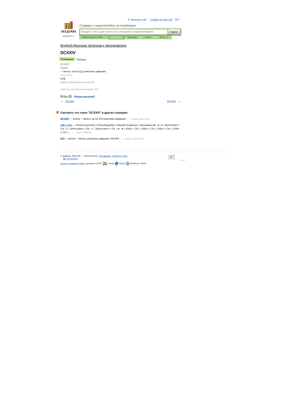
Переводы (132, 37)
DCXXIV (64, 118)
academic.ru (68, 36)
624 (62, 138)
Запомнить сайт (139, 19)
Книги (148, 37)
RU (176, 19)
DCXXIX (171, 101)
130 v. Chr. (66, 125)
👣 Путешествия (70, 159)
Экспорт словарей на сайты (72, 163)
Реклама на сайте (120, 156)
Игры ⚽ (164, 37)
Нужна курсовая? (84, 96)
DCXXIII (70, 101)
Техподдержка (105, 156)
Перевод (81, 59)
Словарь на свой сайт (161, 19)
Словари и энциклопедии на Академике (107, 25)
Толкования (116, 37)
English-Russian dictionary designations (93, 37)
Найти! (174, 32)
